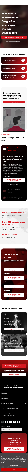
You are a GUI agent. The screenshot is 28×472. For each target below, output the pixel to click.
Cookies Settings (14, 465)
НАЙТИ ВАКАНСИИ (14, 374)
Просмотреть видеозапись (14, 329)
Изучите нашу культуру (14, 184)
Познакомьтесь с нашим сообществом (14, 180)
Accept (14, 469)
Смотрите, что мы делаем (13, 41)
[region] (14, 462)
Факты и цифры (14, 102)
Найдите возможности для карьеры (14, 269)
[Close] (26, 454)
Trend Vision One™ (10, 386)
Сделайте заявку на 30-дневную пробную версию (14, 449)
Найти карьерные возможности (14, 37)
